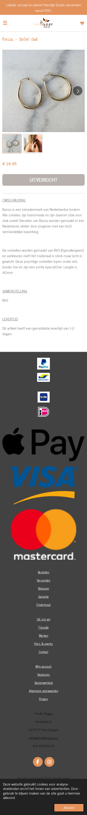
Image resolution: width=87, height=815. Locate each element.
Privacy (43, 698)
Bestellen (43, 572)
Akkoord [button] (69, 807)
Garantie (43, 596)
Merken (43, 635)
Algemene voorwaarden (43, 690)
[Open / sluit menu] (5, 23)
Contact (43, 651)
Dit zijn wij (43, 619)
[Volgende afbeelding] (77, 90)
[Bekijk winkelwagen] (82, 23)
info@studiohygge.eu (43, 737)
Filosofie (44, 627)
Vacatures (43, 674)
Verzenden (43, 580)
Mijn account (43, 666)
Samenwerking (44, 682)
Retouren (43, 588)
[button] (12, 143)
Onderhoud (43, 604)
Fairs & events (43, 643)
